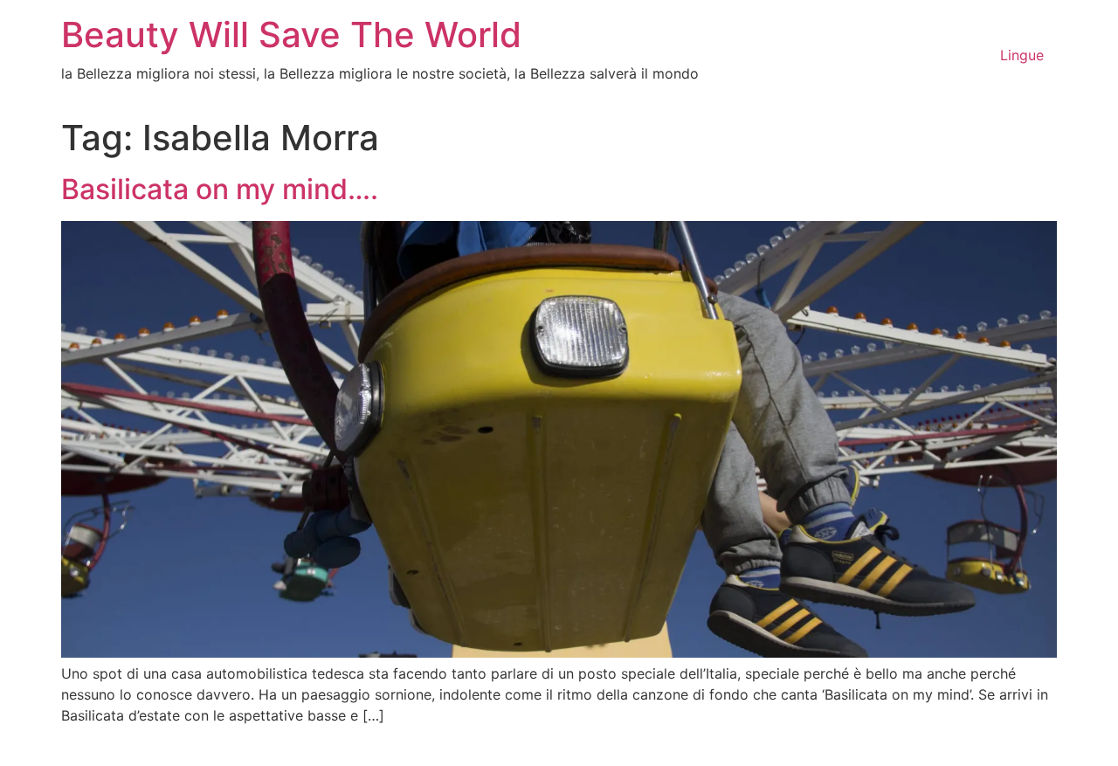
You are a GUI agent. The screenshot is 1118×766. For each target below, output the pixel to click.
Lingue (1022, 55)
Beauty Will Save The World (291, 34)
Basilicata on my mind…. (219, 189)
